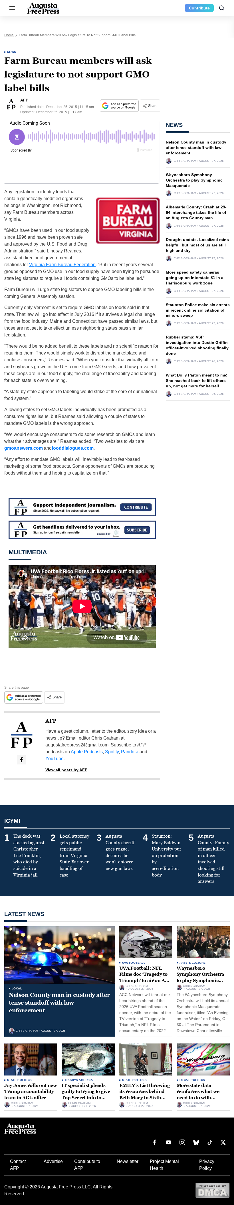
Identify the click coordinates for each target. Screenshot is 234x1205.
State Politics (19, 1079)
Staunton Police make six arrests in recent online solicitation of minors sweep (198, 310)
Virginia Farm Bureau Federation (62, 264)
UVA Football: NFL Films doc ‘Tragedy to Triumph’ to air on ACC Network (145, 977)
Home (9, 35)
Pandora (129, 751)
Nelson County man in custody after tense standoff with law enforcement (196, 147)
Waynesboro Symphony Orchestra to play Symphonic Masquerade (194, 180)
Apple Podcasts (87, 751)
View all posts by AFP (66, 770)
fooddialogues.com (73, 448)
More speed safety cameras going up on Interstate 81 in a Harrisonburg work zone (194, 277)
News (11, 51)
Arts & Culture (192, 962)
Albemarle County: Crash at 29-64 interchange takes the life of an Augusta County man (196, 212)
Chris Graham (185, 161)
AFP (51, 721)
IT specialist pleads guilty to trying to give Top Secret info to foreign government (86, 1094)
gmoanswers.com (23, 448)
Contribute (199, 8)
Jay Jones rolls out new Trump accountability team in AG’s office (30, 1091)
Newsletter (127, 1161)
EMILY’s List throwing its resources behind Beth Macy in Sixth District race (144, 1094)
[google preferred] (120, 105)
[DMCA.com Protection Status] (212, 1190)
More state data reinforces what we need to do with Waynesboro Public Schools (199, 1097)
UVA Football (134, 962)
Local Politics (192, 1079)
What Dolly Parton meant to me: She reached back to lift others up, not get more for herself (196, 380)
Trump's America (78, 1079)
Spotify (112, 751)
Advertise (53, 1161)
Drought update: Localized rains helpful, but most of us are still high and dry (197, 245)
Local (17, 988)
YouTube (54, 758)
